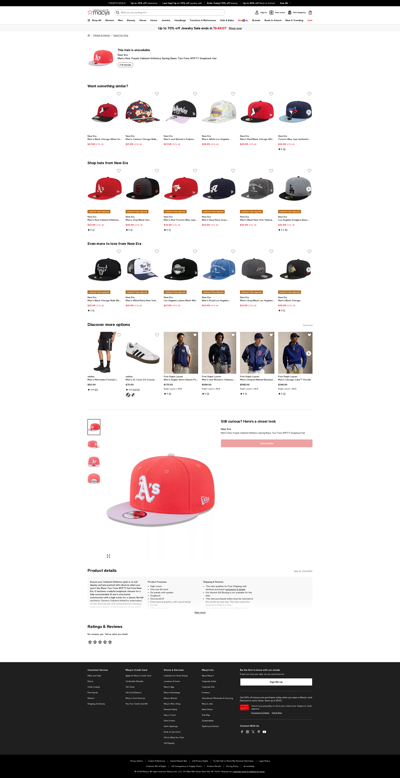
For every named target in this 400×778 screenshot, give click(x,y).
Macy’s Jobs (207, 704)
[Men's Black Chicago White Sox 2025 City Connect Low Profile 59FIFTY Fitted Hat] (105, 112)
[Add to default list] (119, 94)
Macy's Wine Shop (172, 704)
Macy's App (169, 687)
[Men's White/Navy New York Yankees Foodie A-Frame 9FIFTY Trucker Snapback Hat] (143, 269)
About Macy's (208, 676)
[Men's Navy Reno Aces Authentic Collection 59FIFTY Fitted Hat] (219, 188)
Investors (206, 692)
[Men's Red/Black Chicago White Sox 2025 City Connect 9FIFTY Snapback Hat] (257, 112)
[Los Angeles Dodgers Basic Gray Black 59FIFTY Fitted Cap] (295, 188)
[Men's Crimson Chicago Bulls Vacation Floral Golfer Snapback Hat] (143, 112)
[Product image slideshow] (160, 489)
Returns (210, 611)
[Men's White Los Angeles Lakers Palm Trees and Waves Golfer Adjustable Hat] (219, 112)
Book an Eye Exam (172, 732)
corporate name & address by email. (249, 772)
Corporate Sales (209, 681)
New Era (123, 54)
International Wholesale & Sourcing (217, 698)
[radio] (128, 394)
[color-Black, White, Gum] (133, 395)
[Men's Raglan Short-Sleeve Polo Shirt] (181, 353)
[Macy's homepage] (89, 35)
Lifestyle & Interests (101, 35)
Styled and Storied (210, 726)
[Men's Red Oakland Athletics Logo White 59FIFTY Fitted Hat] (105, 188)
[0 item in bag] (310, 12)
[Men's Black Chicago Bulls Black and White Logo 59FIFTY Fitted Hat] (105, 269)
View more (200, 612)
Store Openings (171, 726)
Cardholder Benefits (134, 681)
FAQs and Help (94, 676)
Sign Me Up (276, 682)
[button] (152, 489)
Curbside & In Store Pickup (176, 676)
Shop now (235, 28)
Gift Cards (130, 687)
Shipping (239, 608)
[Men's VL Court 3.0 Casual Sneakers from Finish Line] (143, 353)
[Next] (308, 112)
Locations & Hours (172, 681)
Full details (125, 64)
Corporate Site (208, 687)
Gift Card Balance (134, 692)
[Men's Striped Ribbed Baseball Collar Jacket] (257, 353)
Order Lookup (94, 687)
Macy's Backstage (172, 692)
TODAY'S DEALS (117, 3)
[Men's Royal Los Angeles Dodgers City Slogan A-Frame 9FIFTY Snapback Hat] (219, 269)
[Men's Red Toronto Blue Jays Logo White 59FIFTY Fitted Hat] (181, 188)
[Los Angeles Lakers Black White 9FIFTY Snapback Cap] (181, 269)
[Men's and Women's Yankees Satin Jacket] (219, 353)
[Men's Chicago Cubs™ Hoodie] (295, 353)
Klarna (90, 681)
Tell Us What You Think (174, 737)
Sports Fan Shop (120, 35)
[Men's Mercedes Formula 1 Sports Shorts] (105, 353)
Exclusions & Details (260, 713)
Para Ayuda (93, 692)
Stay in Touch (170, 715)
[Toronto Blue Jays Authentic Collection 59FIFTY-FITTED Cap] (295, 112)
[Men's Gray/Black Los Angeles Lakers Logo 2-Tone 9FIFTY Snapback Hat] (257, 269)
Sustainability (207, 721)
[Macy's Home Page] (99, 12)
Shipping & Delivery (96, 704)
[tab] (94, 427)
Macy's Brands (170, 698)
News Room (207, 709)
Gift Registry (169, 743)
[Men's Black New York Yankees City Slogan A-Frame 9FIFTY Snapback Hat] (257, 188)
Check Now (277, 713)
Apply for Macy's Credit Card (138, 676)
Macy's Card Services (135, 698)
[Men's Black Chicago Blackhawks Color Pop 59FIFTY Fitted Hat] (295, 269)
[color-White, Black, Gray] (128, 395)
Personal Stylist (170, 709)
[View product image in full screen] (108, 556)
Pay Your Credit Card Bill (137, 704)
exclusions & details (235, 589)
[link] (105, 140)
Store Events (169, 721)
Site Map (206, 715)
